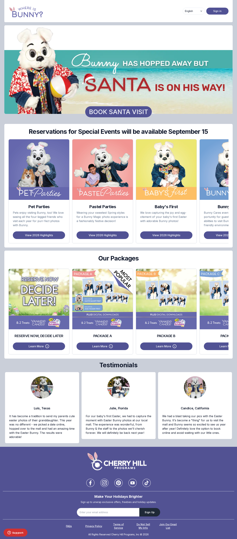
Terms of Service (118, 526)
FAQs (69, 526)
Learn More (36, 346)
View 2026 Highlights (39, 235)
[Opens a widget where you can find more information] (15, 533)
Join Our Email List (168, 526)
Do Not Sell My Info (143, 526)
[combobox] (194, 11)
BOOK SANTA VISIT (118, 112)
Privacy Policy (93, 526)
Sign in (217, 11)
